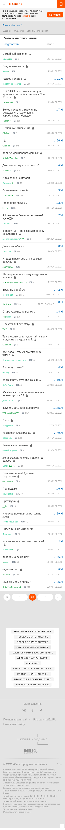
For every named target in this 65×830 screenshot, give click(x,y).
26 (57, 140)
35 (57, 557)
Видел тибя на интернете (18, 529)
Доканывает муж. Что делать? (21, 165)
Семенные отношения (16, 128)
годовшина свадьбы (15, 202)
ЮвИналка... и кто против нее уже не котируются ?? (23, 394)
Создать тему (10, 44)
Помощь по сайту (14, 724)
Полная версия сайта (16, 719)
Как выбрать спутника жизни (20, 380)
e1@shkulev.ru (39, 801)
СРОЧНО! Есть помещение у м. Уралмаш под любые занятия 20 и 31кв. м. (23, 94)
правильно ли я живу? (16, 557)
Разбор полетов (12, 78)
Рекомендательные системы (16, 812)
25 (57, 581)
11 (57, 78)
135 (56, 407)
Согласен (55, 14)
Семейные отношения (37, 31)
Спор (5, 420)
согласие (26, 16)
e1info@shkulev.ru (20, 807)
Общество (19, 31)
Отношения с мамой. (15, 190)
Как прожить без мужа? (16, 432)
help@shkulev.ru (25, 809)
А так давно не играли (16, 178)
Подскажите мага (13, 66)
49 (57, 432)
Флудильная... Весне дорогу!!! (20, 407)
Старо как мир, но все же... (19, 311)
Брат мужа (9, 501)
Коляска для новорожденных (20, 153)
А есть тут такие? (13, 367)
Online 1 (49, 44)
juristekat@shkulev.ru (39, 807)
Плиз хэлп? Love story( (16, 324)
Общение (7, 31)
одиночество (10, 569)
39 (57, 513)
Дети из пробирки (13, 246)
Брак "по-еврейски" (14, 289)
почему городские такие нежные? (23, 541)
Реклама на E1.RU (44, 719)
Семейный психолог (15, 53)
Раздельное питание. (15, 445)
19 (57, 380)
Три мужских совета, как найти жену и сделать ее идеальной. (24, 338)
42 (57, 289)
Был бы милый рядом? (16, 581)
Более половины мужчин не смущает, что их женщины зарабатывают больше (19, 112)
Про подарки (10, 488)
